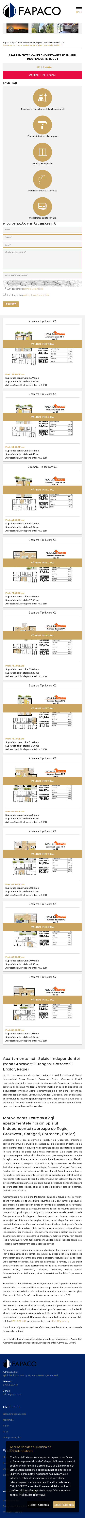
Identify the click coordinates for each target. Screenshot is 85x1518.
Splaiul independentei (14, 1413)
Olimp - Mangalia (12, 1437)
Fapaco (6, 42)
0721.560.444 (43, 67)
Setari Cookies (64, 1504)
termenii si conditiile (33, 288)
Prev (11, 29)
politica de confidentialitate (36, 295)
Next (74, 29)
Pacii (5, 1431)
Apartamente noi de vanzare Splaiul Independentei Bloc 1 (37, 42)
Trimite (11, 304)
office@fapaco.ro (60, 1320)
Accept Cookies (38, 1504)
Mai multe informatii (32, 1494)
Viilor (6, 1425)
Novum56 (8, 1419)
